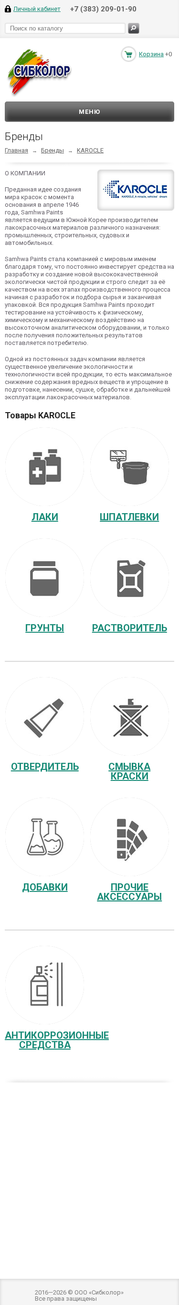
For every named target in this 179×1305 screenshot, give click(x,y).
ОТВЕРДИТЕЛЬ (45, 766)
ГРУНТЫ (44, 628)
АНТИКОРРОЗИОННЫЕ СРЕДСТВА (57, 1040)
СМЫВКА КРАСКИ (129, 771)
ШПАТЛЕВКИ (129, 517)
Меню (89, 111)
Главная (16, 150)
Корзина (151, 54)
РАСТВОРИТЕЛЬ (129, 628)
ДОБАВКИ (45, 887)
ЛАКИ (45, 517)
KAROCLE (90, 150)
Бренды (52, 150)
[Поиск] (133, 28)
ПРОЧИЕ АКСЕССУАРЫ (129, 891)
